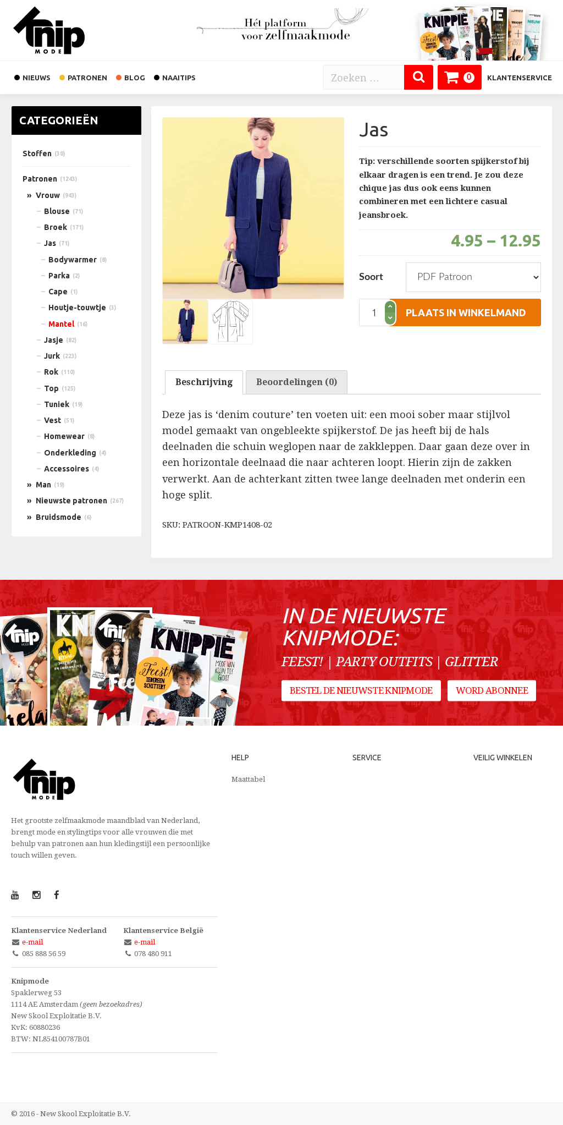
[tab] (204, 382)
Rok (51, 371)
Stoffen (37, 153)
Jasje (53, 340)
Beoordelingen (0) (296, 382)
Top (51, 388)
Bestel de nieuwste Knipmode (361, 690)
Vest (52, 420)
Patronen (40, 178)
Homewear (64, 436)
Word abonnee (492, 690)
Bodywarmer (72, 259)
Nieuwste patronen (71, 500)
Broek (55, 227)
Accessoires (66, 468)
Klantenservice (519, 77)
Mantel (61, 324)
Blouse (57, 211)
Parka (59, 275)
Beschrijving (204, 382)
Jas (50, 243)
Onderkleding (70, 452)
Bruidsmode (58, 517)
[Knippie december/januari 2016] (186, 694)
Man (43, 484)
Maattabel (248, 779)
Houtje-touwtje (77, 307)
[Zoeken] (418, 77)
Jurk (52, 356)
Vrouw (48, 195)
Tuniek (56, 404)
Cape (58, 291)
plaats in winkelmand (466, 312)
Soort (371, 277)
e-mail (32, 942)
